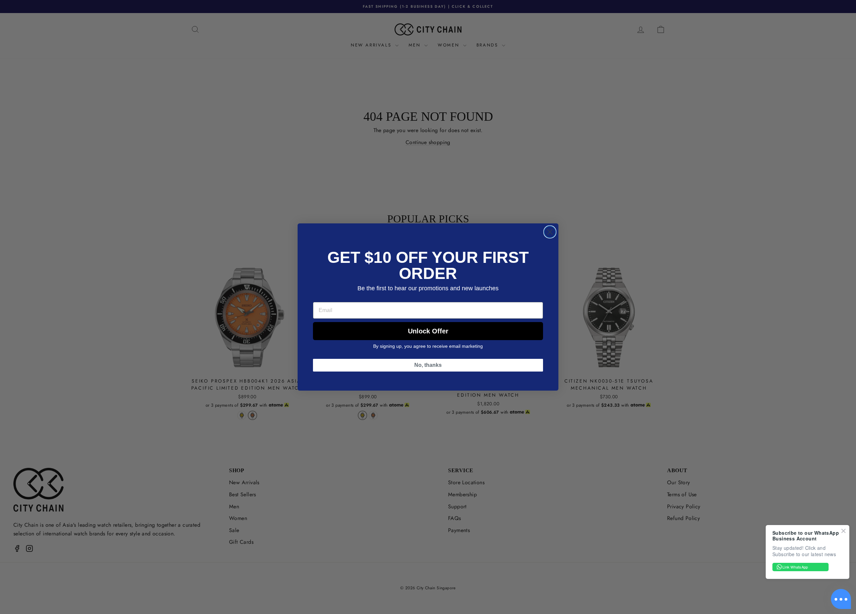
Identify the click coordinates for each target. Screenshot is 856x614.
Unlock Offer (428, 331)
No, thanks (428, 365)
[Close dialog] (550, 232)
